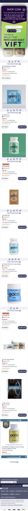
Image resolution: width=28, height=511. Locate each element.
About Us (3, 491)
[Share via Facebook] (3, 488)
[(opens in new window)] (14, 434)
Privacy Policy (4, 505)
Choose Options (5, 78)
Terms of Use (10, 505)
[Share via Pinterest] (7, 489)
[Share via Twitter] (5, 489)
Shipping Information (18, 505)
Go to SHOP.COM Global (10, 457)
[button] (5, 494)
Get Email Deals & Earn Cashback (9, 479)
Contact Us (12, 491)
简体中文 (12, 494)
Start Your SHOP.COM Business (8, 497)
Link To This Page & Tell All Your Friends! (12, 485)
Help (7, 491)
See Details (4, 127)
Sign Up (14, 482)
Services (25, 491)
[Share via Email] (1, 489)
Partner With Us (18, 491)
